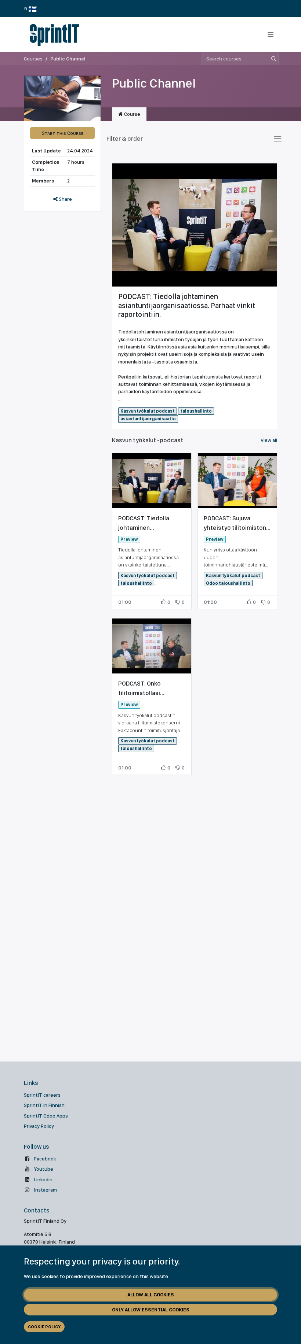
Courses (33, 59)
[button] (62, 133)
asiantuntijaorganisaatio (148, 418)
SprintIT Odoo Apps (46, 1116)
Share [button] (65, 199)
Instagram (45, 1190)
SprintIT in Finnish (44, 1105)
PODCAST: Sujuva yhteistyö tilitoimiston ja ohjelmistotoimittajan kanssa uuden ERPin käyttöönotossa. (237, 523)
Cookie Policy (44, 1326)
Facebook (45, 1159)
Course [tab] (131, 114)
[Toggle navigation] (270, 34)
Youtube (43, 1169)
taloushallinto (196, 411)
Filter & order (124, 138)
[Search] (272, 58)
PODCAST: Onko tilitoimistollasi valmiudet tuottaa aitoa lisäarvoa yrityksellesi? (151, 689)
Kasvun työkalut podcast (147, 411)
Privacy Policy (39, 1126)
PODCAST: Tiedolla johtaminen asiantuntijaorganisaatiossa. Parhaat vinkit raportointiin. (186, 305)
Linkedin (43, 1179)
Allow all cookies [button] (150, 1294)
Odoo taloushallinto (228, 583)
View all (269, 440)
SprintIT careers (42, 1095)
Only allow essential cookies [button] (150, 1309)
